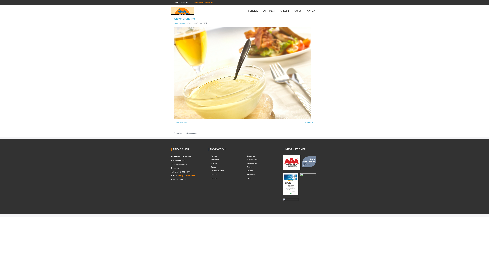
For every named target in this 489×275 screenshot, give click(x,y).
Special (284, 11)
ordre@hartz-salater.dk (186, 176)
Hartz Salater (179, 23)
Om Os (298, 11)
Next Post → (310, 123)
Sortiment (269, 11)
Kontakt (311, 11)
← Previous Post (180, 123)
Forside (253, 11)
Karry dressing (184, 18)
